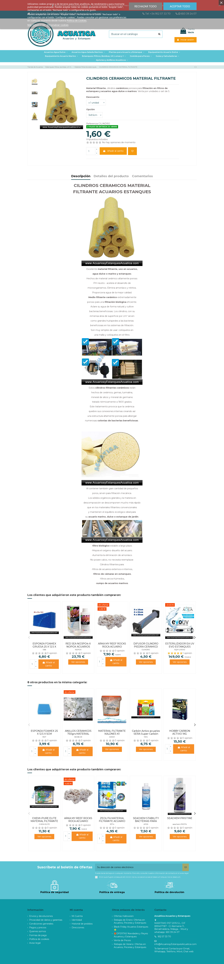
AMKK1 (112, 737)
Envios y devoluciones (41, 916)
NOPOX (78, 650)
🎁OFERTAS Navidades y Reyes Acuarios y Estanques (131, 935)
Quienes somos (37, 931)
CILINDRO (146, 650)
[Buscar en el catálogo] (159, 34)
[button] (126, 52)
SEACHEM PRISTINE (179, 818)
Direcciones (78, 927)
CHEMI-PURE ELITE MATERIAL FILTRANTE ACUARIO (44, 821)
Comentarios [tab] (142, 176)
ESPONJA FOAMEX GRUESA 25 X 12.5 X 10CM (44, 646)
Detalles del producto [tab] (111, 176)
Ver (78, 662)
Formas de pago (38, 935)
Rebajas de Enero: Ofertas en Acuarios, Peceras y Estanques (130, 921)
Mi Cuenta (77, 916)
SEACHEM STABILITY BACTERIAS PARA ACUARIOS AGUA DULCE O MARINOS (146, 822)
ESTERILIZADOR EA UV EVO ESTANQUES (179, 645)
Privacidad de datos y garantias (45, 920)
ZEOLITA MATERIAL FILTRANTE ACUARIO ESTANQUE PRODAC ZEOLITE (112, 822)
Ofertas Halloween (124, 916)
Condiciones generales (41, 923)
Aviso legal (35, 943)
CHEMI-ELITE (44, 824)
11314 (146, 737)
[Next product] (196, 67)
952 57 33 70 (164, 936)
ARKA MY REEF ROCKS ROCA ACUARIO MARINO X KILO (112, 646)
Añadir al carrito (115, 151)
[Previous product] (195, 67)
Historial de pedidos (82, 923)
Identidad (77, 920)
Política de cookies (39, 939)
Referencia (92, 123)
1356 (44, 650)
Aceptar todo (180, 6)
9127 (44, 737)
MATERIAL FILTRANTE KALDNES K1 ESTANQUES (112, 733)
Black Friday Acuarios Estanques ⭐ (131, 928)
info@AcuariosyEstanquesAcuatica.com (175, 944)
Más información (36, 24)
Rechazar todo (145, 6)
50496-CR (78, 737)
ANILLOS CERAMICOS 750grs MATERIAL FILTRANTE (78, 733)
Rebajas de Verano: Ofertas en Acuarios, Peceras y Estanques (130, 946)
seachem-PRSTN (180, 824)
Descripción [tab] (80, 176)
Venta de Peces (122, 940)
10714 (112, 824)
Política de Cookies (76, 20)
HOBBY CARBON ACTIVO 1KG (179, 732)
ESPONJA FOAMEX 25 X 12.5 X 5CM (44, 732)
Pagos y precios (37, 927)
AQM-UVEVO (179, 650)
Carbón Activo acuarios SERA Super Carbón (146, 732)
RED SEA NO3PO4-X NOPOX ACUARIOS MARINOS (78, 646)
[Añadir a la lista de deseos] (132, 151)
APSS (146, 824)
